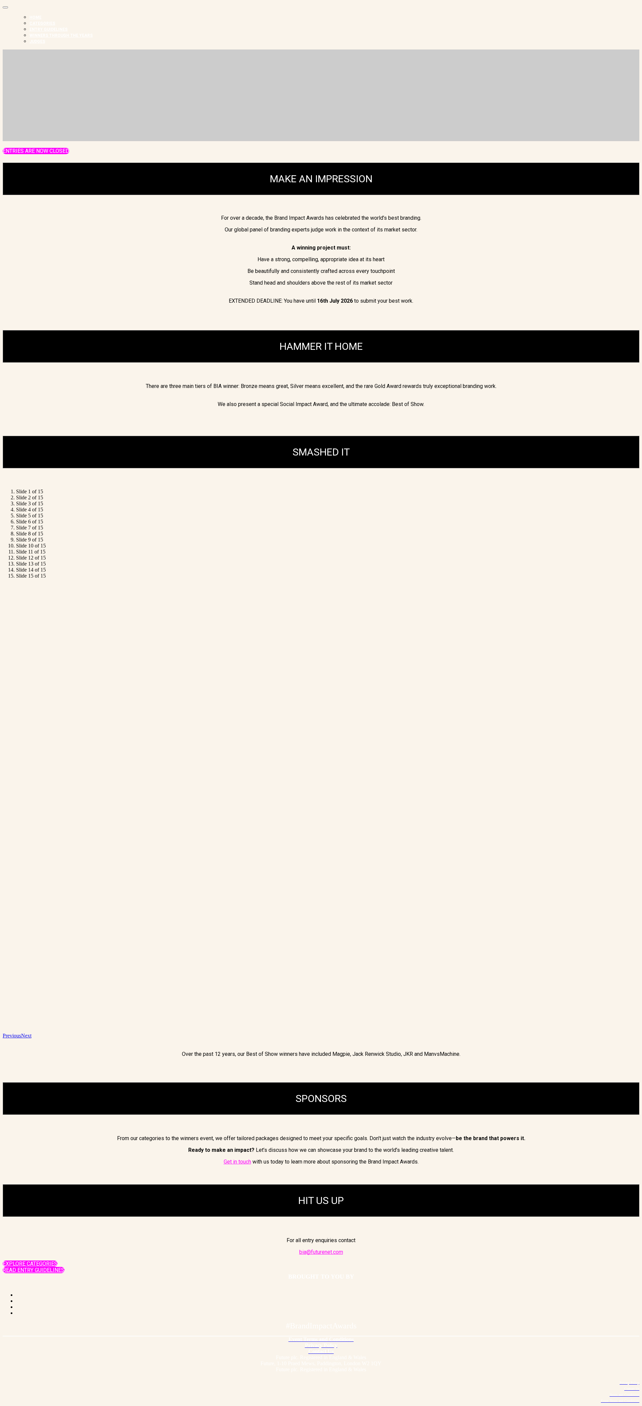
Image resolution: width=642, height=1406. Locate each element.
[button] (36, 151)
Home (35, 17)
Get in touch (237, 1162)
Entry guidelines (48, 29)
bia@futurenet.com (321, 1252)
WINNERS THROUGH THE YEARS (61, 35)
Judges (37, 41)
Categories (42, 23)
